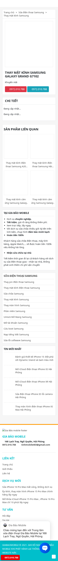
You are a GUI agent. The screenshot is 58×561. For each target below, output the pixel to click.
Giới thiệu (7, 469)
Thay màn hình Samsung (17, 305)
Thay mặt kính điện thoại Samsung (22, 287)
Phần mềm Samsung (14, 311)
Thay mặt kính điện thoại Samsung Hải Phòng (42, 164)
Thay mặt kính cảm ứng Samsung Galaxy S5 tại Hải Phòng (16, 201)
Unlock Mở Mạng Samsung (18, 317)
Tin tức (5, 520)
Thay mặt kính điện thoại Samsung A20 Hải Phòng (16, 164)
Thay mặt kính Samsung (16, 15)
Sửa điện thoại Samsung (31, 12)
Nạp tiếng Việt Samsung (16, 334)
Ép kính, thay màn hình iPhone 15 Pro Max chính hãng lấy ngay (27, 493)
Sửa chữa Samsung (14, 293)
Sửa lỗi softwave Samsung (17, 340)
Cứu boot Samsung (14, 328)
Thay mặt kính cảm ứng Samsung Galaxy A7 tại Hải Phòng (42, 201)
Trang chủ (9, 12)
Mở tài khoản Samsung (16, 322)
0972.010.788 (17, 89)
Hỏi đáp (6, 515)
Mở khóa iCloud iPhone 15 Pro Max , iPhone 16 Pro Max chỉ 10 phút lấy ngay (28, 501)
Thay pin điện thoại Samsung (19, 281)
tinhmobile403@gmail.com (35, 444)
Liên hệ (6, 473)
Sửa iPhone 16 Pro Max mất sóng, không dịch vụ (27, 486)
